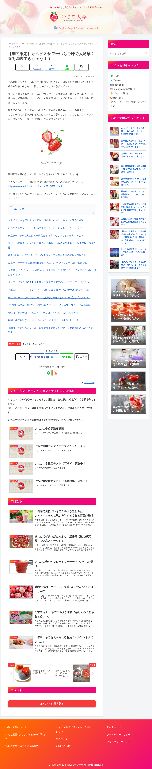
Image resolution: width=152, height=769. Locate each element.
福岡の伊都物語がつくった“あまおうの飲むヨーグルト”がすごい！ (43, 320)
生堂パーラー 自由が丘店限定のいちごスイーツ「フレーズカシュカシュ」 (50, 262)
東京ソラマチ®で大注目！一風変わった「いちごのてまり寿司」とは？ (45, 235)
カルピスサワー (41, 344)
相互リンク (62, 738)
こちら (121, 101)
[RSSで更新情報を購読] (55, 373)
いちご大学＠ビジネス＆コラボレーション (75, 729)
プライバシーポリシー (118, 734)
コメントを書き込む (52, 703)
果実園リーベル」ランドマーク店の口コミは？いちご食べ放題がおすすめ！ (50, 289)
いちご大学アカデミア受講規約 (22, 745)
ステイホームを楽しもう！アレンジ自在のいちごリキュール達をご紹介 (46, 220)
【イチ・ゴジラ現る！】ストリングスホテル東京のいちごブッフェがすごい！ (49, 282)
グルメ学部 (15, 344)
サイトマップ (114, 727)
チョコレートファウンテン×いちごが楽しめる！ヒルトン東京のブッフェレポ (49, 297)
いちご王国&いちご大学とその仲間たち (25, 736)
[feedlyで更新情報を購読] (49, 373)
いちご (27, 344)
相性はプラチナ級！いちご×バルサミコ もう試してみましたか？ (43, 312)
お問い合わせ (63, 745)
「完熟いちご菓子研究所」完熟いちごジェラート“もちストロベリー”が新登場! (49, 305)
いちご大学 (18, 209)
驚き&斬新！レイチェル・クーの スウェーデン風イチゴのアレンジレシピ (47, 255)
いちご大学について (16, 727)
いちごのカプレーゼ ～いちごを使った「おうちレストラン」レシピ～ (46, 227)
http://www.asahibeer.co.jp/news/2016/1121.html (35, 186)
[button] (82, 67)
